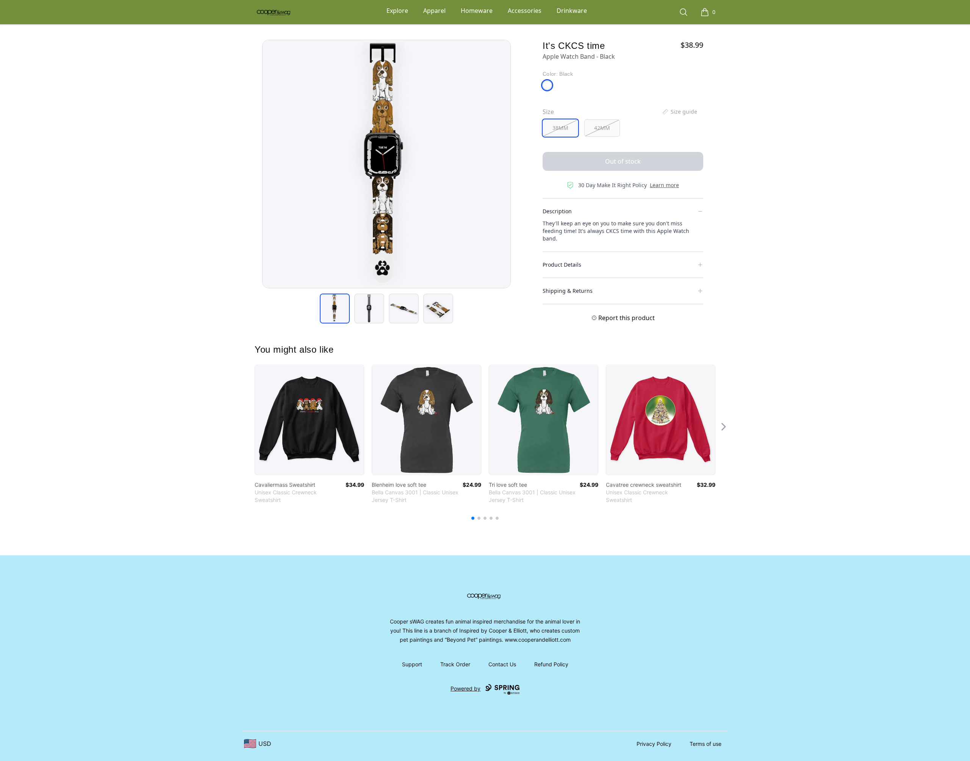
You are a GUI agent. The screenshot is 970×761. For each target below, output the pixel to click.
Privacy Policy (654, 744)
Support (412, 664)
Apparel (434, 10)
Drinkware (572, 10)
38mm (560, 127)
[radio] (560, 128)
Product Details (562, 264)
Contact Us (502, 664)
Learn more (664, 185)
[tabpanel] (386, 164)
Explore (397, 10)
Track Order (455, 664)
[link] (309, 420)
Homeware (477, 10)
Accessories (524, 10)
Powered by (465, 688)
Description (557, 211)
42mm (602, 127)
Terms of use (705, 744)
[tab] (335, 308)
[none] (679, 112)
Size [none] (548, 112)
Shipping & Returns (568, 290)
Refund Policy (551, 664)
